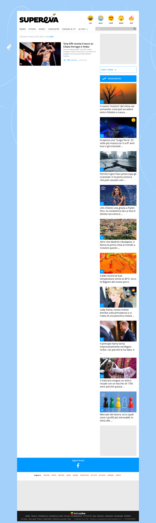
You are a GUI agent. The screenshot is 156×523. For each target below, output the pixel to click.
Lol (90, 23)
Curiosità (53, 29)
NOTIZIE (47, 475)
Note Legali (32, 519)
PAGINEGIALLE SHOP (56, 516)
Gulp (101, 23)
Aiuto (69, 519)
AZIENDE (110, 475)
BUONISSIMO (118, 516)
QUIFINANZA (109, 516)
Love (111, 23)
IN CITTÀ (94, 475)
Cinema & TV (69, 29)
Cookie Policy (47, 519)
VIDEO (68, 475)
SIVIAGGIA (100, 516)
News (23, 29)
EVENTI (118, 475)
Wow (121, 23)
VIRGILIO (34, 516)
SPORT (53, 475)
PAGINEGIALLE (43, 516)
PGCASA (67, 516)
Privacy (39, 519)
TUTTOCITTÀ (87, 516)
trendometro (114, 78)
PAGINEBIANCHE (76, 516)
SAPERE (75, 475)
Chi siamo (24, 519)
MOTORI (61, 475)
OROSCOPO (84, 475)
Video (42, 29)
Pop (131, 23)
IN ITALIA (102, 475)
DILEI (94, 516)
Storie (32, 29)
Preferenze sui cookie (59, 519)
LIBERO (27, 516)
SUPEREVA (127, 516)
